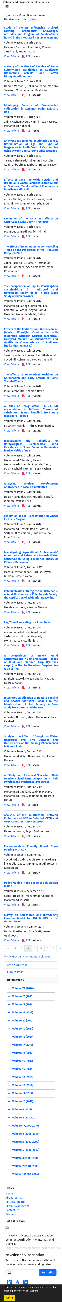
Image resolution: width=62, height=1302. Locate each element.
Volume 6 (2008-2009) (25, 1133)
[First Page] (8, 948)
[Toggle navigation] (30, 6)
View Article (11, 56)
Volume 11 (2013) (22, 1093)
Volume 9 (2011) (22, 1109)
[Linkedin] (10, 1283)
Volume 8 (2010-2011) (25, 1117)
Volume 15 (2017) (22, 1061)
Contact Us (12, 1210)
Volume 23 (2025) (22, 996)
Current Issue (15, 972)
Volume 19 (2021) (22, 1028)
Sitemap (11, 1214)
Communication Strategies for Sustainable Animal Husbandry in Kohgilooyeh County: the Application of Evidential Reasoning (31, 594)
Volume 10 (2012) (22, 1101)
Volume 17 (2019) (22, 1044)
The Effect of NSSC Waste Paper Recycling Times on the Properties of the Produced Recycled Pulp (31, 250)
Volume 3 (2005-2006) (25, 1158)
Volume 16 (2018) (22, 1052)
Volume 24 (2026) (23, 988)
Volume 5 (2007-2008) (25, 1141)
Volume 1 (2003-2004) (25, 1174)
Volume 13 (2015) (22, 1077)
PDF (32, 56)
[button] (40, 1291)
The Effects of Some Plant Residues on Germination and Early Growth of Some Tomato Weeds (31, 378)
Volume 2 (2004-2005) (25, 1166)
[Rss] (25, 1283)
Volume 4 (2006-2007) (25, 1150)
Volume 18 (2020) (22, 1036)
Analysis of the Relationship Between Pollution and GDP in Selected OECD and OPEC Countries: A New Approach (31, 818)
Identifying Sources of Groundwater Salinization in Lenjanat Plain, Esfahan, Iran (31, 108)
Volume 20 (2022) (22, 1020)
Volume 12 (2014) (22, 1085)
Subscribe (48, 1272)
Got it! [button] (9, 1298)
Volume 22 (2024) (22, 1004)
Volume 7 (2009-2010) (25, 1125)
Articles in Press (17, 965)
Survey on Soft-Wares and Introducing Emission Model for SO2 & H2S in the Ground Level (31, 918)
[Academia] (17, 1283)
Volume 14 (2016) (22, 1069)
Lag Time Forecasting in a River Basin (27, 622)
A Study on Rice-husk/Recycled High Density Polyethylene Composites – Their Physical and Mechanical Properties (31, 778)
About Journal (14, 1197)
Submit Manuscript (17, 1206)
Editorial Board (15, 1201)
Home (9, 1193)
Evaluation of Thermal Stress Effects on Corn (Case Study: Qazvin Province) (31, 220)
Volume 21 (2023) (22, 1012)
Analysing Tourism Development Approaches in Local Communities (31, 485)
